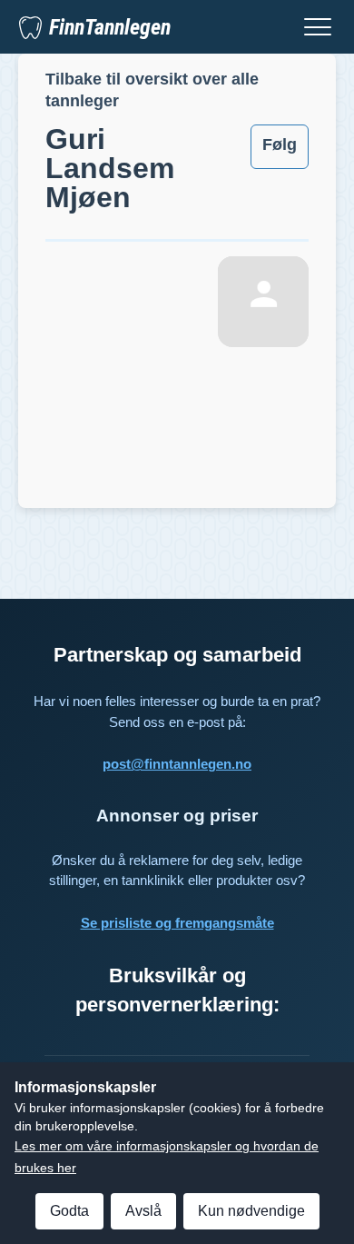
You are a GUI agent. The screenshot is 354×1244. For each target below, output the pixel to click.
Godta (69, 1211)
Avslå (143, 1211)
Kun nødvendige (251, 1211)
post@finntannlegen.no (177, 763)
